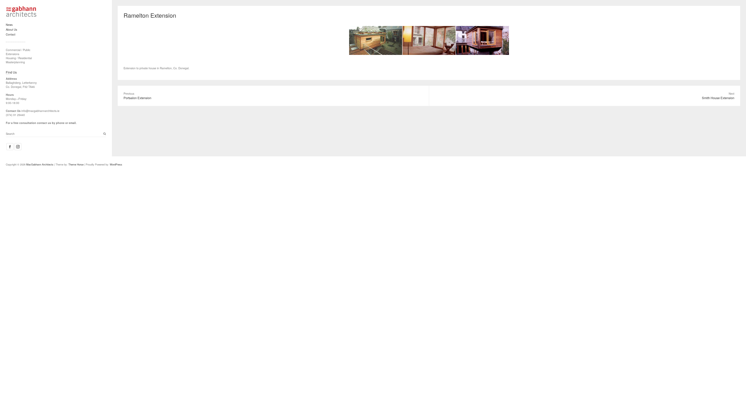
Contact (10, 34)
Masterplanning (15, 62)
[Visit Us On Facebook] (10, 145)
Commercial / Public (18, 50)
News (9, 25)
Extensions (12, 54)
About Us (11, 29)
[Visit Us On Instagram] (18, 145)
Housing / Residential (19, 58)
